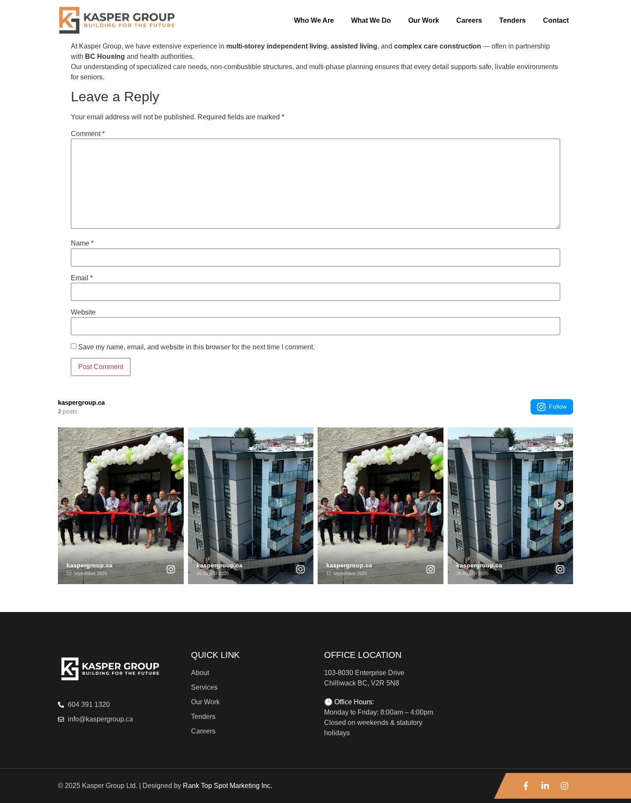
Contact (556, 20)
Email (82, 278)
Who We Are (314, 20)
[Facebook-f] (525, 785)
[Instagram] (564, 785)
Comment (88, 133)
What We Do (371, 20)
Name (82, 243)
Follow (558, 406)
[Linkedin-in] (545, 785)
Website (83, 312)
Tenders (512, 20)
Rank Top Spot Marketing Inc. (227, 785)
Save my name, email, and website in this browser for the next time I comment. (196, 347)
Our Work (423, 20)
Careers (469, 20)
